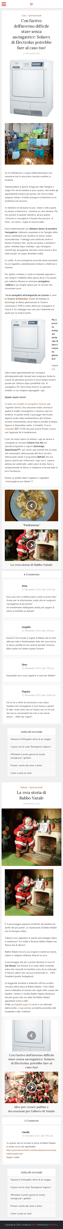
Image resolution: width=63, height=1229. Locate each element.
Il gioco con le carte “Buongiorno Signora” (30, 746)
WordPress (53, 1224)
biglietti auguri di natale (26, 1004)
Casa (24, 15)
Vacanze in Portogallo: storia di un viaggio (30, 739)
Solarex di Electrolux (17, 298)
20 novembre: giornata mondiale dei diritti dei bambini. (30, 1223)
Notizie (24, 787)
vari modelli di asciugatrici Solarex (29, 403)
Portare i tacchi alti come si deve (26, 765)
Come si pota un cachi (21, 773)
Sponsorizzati (34, 15)
